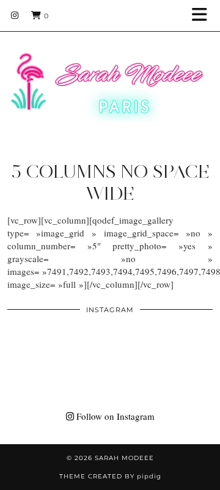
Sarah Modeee (124, 458)
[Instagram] (15, 15)
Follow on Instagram (114, 416)
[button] (203, 15)
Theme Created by (110, 476)
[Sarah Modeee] (110, 71)
